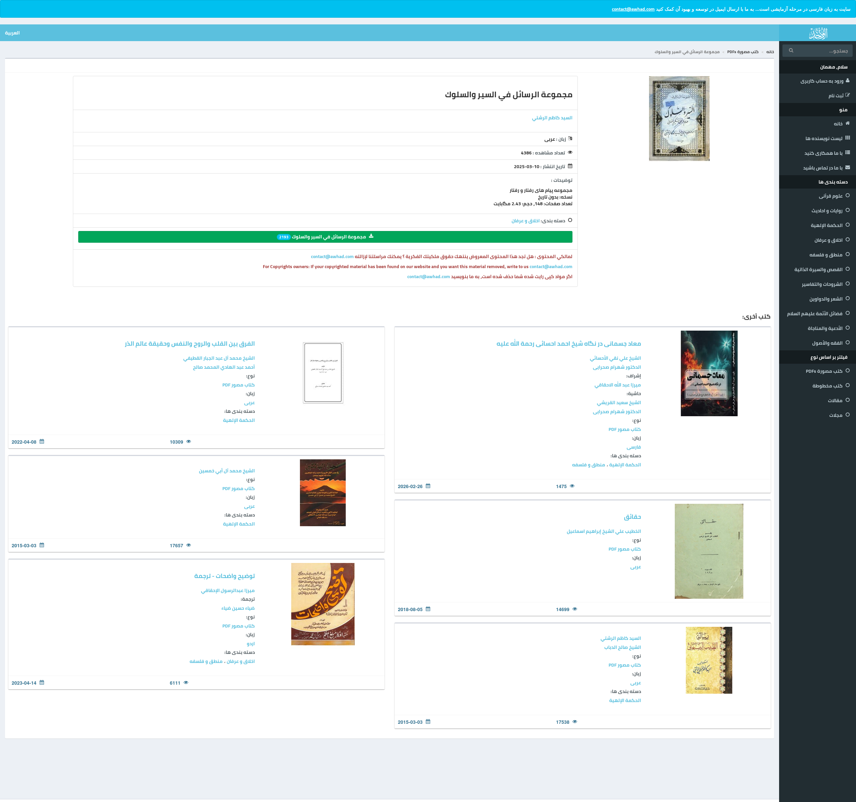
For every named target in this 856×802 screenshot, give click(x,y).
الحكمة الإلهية (827, 225)
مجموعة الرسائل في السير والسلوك (322, 236)
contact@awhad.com (633, 9)
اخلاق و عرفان (829, 240)
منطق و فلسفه (827, 254)
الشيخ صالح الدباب (622, 647)
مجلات (836, 415)
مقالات (836, 400)
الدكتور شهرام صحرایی (617, 367)
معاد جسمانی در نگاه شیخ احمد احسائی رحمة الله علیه (569, 343)
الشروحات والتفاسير (823, 284)
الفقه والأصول (828, 343)
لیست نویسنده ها (825, 138)
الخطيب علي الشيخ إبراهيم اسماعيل (604, 531)
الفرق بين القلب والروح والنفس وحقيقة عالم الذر (190, 343)
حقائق (632, 516)
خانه (839, 123)
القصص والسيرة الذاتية (819, 269)
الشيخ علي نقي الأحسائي (615, 358)
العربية (12, 32)
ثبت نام (836, 95)
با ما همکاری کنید (824, 153)
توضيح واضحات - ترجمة (224, 575)
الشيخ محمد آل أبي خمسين (227, 470)
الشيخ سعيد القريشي (619, 402)
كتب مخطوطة (828, 385)
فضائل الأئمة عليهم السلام (815, 313)
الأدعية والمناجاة (826, 328)
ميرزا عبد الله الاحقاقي (618, 384)
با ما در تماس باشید (823, 167)
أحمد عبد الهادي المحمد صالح (224, 367)
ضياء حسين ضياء (238, 608)
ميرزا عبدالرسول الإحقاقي (228, 590)
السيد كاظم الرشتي (552, 117)
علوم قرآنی (831, 196)
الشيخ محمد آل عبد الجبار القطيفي (219, 358)
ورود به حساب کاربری (822, 81)
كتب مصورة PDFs (825, 371)
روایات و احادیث (828, 210)
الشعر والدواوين (827, 299)
